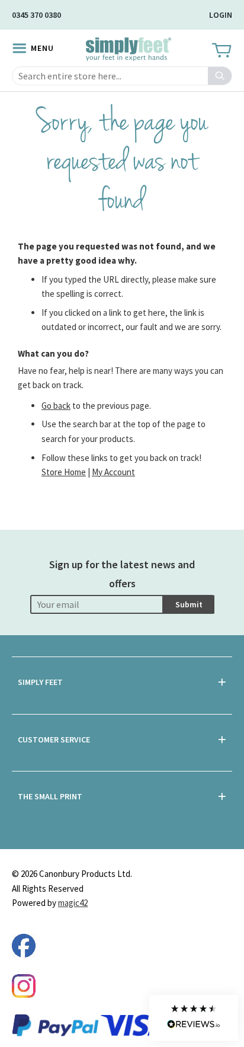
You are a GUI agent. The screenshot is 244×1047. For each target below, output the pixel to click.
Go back (55, 405)
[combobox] (122, 75)
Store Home (63, 472)
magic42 (73, 902)
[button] (193, 1018)
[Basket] (220, 50)
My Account (113, 472)
